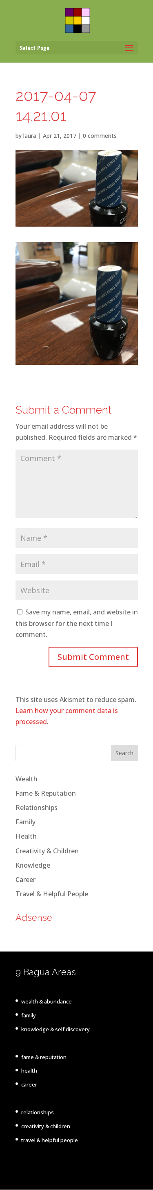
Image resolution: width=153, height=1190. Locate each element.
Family (25, 821)
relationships (37, 1112)
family (28, 1015)
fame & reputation (44, 1057)
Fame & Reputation (46, 793)
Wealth (27, 778)
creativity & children (45, 1126)
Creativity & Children (47, 850)
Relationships (37, 807)
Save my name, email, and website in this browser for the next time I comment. (77, 623)
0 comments (100, 135)
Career (25, 879)
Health (26, 836)
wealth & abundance (46, 1001)
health (29, 1070)
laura (29, 135)
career (29, 1084)
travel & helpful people (49, 1140)
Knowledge (33, 865)
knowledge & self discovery (55, 1029)
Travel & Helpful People (52, 893)
